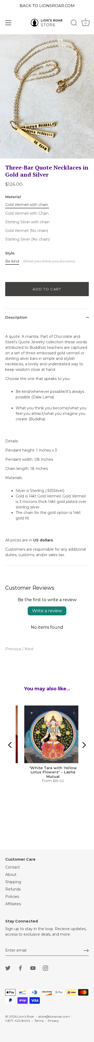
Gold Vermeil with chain (26, 205)
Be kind (12, 261)
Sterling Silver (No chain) (27, 239)
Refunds (13, 889)
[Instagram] (45, 967)
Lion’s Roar (25, 1016)
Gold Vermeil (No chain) (26, 231)
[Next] (83, 744)
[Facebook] (20, 967)
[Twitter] (7, 967)
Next (29, 649)
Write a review (47, 610)
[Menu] (8, 23)
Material (13, 197)
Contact (12, 867)
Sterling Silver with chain (27, 222)
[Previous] (10, 744)
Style (10, 253)
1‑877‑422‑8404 (17, 1021)
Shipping (13, 882)
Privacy (53, 1021)
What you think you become (49, 261)
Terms (39, 1021)
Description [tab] (16, 317)
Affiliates (13, 904)
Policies (12, 896)
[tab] (47, 446)
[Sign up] (86, 950)
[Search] (74, 23)
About (10, 874)
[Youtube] (33, 967)
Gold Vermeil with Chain (27, 213)
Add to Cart (47, 289)
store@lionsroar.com (54, 1016)
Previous (13, 649)
